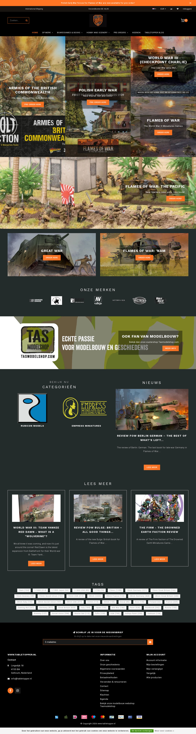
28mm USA (74, 602)
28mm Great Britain (167, 596)
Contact (104, 686)
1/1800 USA (81, 590)
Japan (101, 608)
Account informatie (156, 660)
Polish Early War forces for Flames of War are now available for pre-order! (98, 3)
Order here (163, 132)
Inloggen (187, 9)
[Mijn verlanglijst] (178, 9)
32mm (93, 602)
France (172, 602)
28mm (95, 596)
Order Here (163, 74)
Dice (139, 602)
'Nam (24, 590)
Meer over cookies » (164, 731)
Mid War (118, 608)
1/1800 (40, 590)
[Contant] (65, 717)
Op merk (46, 32)
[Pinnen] (130, 717)
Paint (135, 608)
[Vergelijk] (171, 9)
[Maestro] (93, 717)
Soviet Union (60, 614)
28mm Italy (25, 602)
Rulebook (152, 608)
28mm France (115, 596)
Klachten (104, 695)
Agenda (136, 32)
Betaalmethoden (109, 677)
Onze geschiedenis (110, 664)
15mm (115, 590)
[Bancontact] (111, 717)
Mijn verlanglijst (154, 669)
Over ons (104, 660)
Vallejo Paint (133, 614)
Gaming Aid (26, 608)
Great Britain (67, 608)
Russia (171, 608)
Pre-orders (120, 32)
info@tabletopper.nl (21, 679)
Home (35, 32)
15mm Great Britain (164, 590)
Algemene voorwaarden (112, 669)
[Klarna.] (84, 717)
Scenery (40, 614)
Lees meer (152, 467)
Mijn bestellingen (155, 664)
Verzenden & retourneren (113, 682)
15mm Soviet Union (51, 596)
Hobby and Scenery (97, 32)
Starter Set (82, 614)
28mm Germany (140, 596)
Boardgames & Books (68, 32)
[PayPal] (121, 717)
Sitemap (104, 690)
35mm (109, 602)
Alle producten (154, 677)
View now (177, 198)
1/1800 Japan (60, 590)
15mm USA (76, 596)
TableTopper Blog (154, 32)
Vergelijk (151, 673)
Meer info (170, 348)
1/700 (99, 590)
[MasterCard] (102, 717)
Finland (155, 602)
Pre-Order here (32, 104)
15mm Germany (137, 590)
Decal (125, 602)
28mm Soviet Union (49, 602)
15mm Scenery (25, 596)
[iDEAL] (75, 717)
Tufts (100, 614)
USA (115, 614)
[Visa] (139, 717)
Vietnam (154, 614)
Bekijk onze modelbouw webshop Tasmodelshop (117, 704)
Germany (46, 608)
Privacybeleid (107, 673)
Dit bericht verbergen (142, 731)
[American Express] (56, 717)
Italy (85, 608)
